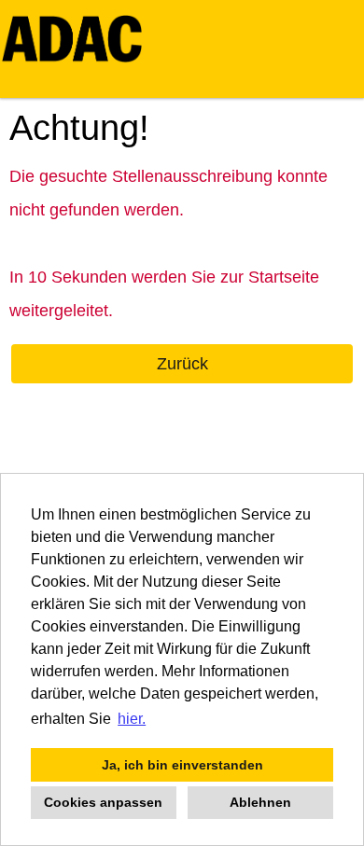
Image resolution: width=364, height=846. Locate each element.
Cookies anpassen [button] (103, 802)
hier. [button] (132, 719)
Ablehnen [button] (260, 802)
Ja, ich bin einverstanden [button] (182, 764)
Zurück (182, 363)
